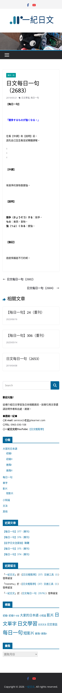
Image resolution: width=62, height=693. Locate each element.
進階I (9, 464)
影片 (5, 488)
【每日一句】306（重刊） (26, 335)
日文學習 (25, 97)
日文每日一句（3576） (34, 593)
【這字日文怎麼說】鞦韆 (16, 542)
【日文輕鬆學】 (36, 429)
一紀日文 (10, 574)
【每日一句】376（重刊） (17, 537)
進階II (9, 470)
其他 (5, 511)
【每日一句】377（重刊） (17, 531)
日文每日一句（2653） (23, 358)
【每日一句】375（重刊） (17, 548)
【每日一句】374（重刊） (17, 554)
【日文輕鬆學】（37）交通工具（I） (40, 574)
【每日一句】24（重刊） (25, 312)
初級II (9, 459)
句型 (17, 616)
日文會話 (52, 624)
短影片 (9, 493)
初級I (9, 453)
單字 (5, 482)
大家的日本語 (10, 448)
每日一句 (11, 75)
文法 (5, 505)
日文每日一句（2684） (41, 288)
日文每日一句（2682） (21, 279)
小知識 (6, 500)
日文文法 (42, 624)
